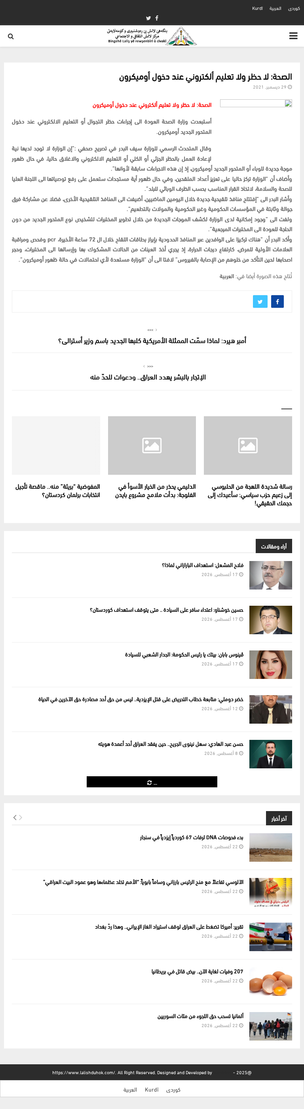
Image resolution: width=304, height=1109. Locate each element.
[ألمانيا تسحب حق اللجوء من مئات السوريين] (270, 1026)
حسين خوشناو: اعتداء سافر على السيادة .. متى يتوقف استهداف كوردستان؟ (166, 609)
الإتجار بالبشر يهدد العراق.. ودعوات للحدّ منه (148, 376)
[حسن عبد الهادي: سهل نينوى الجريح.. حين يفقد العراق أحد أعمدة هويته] (270, 754)
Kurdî (257, 7)
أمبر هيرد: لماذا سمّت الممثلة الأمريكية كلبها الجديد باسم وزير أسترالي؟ (152, 339)
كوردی (294, 7)
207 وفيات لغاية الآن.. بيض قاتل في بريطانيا (197, 971)
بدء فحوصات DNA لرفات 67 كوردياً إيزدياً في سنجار (191, 836)
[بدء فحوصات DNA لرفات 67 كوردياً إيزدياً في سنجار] (270, 847)
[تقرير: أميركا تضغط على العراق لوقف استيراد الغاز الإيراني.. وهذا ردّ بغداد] (270, 937)
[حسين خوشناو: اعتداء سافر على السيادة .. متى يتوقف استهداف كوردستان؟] (270, 620)
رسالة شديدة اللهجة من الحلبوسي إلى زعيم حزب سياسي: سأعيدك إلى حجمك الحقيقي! (250, 494)
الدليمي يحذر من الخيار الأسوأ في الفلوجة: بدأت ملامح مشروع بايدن (155, 490)
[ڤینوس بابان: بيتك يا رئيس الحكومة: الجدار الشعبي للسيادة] (270, 664)
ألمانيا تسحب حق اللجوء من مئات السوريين (200, 1015)
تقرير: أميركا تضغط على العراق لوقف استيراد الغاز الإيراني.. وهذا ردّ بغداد (169, 926)
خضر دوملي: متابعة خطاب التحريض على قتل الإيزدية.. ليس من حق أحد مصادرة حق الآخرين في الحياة (140, 698)
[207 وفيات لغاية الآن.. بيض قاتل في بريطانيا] (270, 981)
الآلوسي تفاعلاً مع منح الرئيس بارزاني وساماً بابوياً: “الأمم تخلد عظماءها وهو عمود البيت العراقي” (143, 881)
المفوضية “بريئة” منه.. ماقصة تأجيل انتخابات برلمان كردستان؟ (57, 490)
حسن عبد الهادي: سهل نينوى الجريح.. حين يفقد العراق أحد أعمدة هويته (170, 743)
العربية (275, 7)
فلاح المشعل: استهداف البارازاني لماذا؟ (202, 564)
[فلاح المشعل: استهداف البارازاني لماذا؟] (270, 575)
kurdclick (222, 1072)
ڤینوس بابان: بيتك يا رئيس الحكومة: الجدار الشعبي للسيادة (184, 654)
